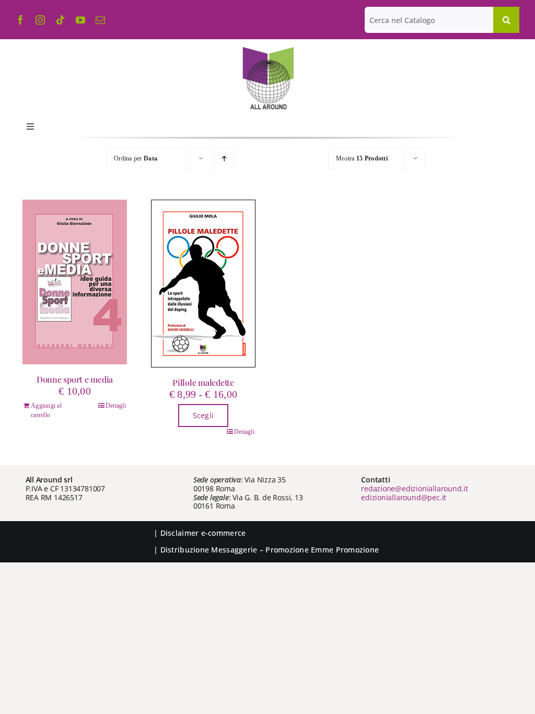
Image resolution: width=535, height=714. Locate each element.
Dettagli (116, 405)
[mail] (100, 20)
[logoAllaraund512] (267, 50)
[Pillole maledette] (203, 283)
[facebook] (20, 20)
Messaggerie (234, 550)
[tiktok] (60, 20)
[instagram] (40, 20)
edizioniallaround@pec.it (403, 497)
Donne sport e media (75, 379)
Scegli (203, 415)
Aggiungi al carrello (46, 410)
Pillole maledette (203, 382)
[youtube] (80, 20)
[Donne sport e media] (75, 282)
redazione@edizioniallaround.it (414, 488)
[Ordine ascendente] (224, 158)
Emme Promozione (345, 550)
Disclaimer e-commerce (203, 533)
